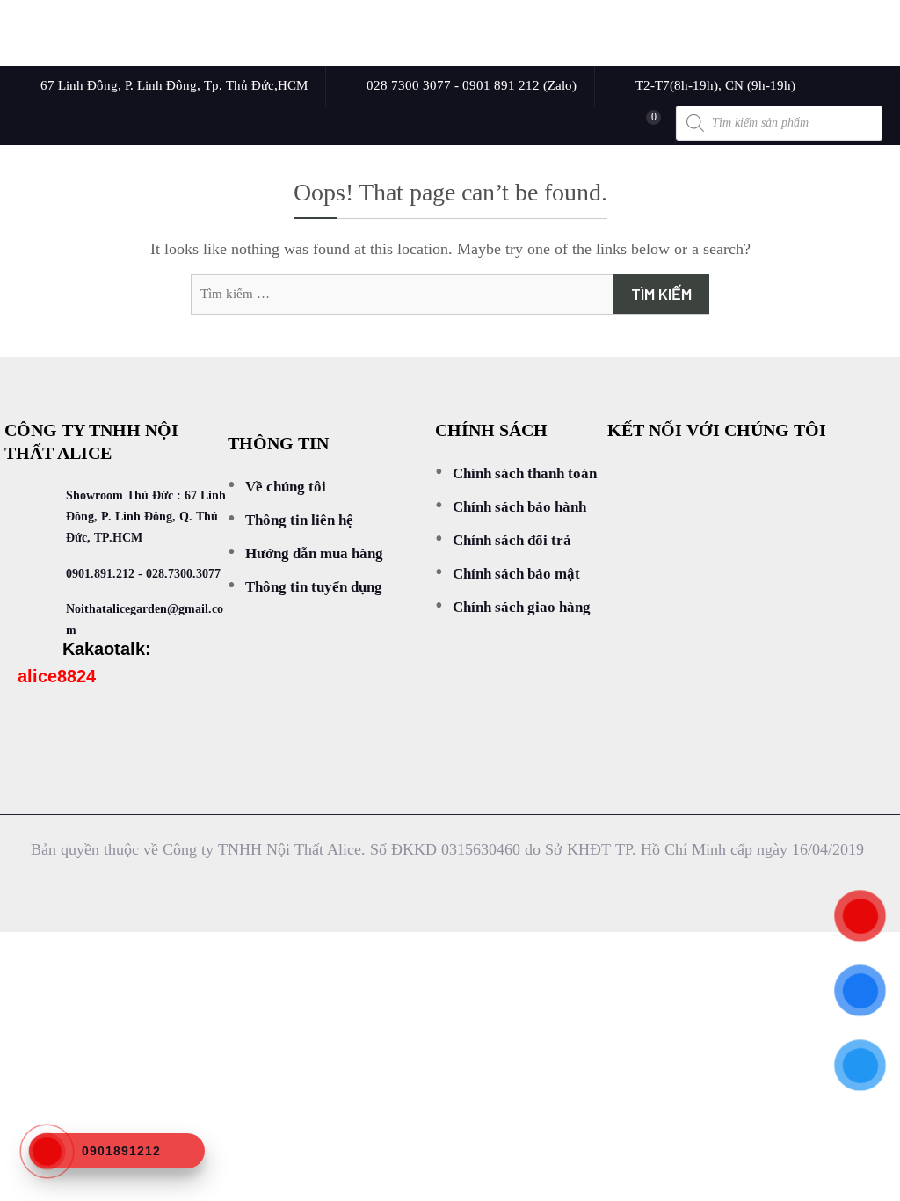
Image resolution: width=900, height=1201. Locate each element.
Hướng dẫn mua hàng (314, 553)
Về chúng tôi (285, 486)
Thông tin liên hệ (299, 520)
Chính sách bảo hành (519, 507)
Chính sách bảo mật (516, 573)
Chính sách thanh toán (525, 473)
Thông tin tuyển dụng (313, 587)
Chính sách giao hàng (522, 607)
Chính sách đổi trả (512, 540)
